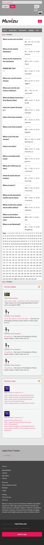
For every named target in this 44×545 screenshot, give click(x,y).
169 (22, 260)
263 (29, 279)
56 (36, 238)
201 (40, 265)
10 (19, 233)
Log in (5, 6)
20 (40, 233)
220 (19, 271)
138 (7, 255)
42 (7, 238)
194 (19, 265)
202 (4, 268)
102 (16, 247)
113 (10, 249)
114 (13, 249)
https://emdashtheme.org (13, 420)
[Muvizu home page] (10, 20)
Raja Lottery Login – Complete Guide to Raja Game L (22, 301)
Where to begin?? (9, 185)
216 (7, 271)
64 (14, 241)
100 (10, 247)
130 (22, 252)
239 (37, 274)
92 (32, 244)
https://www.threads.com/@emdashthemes (19, 397)
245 (16, 276)
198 (31, 265)
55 (34, 238)
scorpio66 (28, 74)
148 (37, 255)
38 (38, 236)
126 (10, 252)
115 (16, 249)
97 (3, 247)
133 (31, 252)
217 (10, 271)
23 (7, 236)
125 (7, 252)
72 (30, 241)
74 (34, 241)
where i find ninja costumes (12, 117)
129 (19, 252)
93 (34, 244)
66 (18, 241)
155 (19, 257)
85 (18, 244)
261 (24, 279)
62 (9, 241)
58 (40, 238)
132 (28, 252)
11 (21, 233)
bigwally (27, 132)
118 (25, 249)
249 (28, 276)
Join (12, 6)
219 (16, 271)
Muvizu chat (9, 381)
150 (4, 257)
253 (40, 276)
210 (28, 268)
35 (32, 236)
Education (5, 476)
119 (28, 249)
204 (10, 268)
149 (40, 255)
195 (22, 265)
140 (13, 255)
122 (37, 249)
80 (7, 244)
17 (34, 233)
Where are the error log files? (13, 39)
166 (13, 260)
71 (28, 241)
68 (22, 241)
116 (19, 249)
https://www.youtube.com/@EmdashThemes (19, 403)
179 (13, 263)
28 (18, 236)
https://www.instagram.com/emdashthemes (19, 426)
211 (31, 268)
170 (25, 260)
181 (19, 263)
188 (40, 263)
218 (13, 271)
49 (22, 238)
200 (37, 265)
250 (31, 276)
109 (37, 247)
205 (13, 268)
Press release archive (9, 485)
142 (19, 255)
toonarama (28, 44)
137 (4, 255)
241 (4, 276)
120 (31, 249)
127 (13, 252)
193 (16, 265)
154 (16, 257)
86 (20, 244)
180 (16, 263)
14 (28, 233)
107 (31, 247)
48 (20, 238)
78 (3, 244)
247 (22, 276)
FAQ (37, 30)
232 (16, 274)
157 (25, 257)
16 (32, 233)
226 (37, 271)
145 (28, 255)
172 (31, 260)
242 (7, 276)
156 (22, 257)
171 (28, 260)
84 (16, 244)
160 (34, 257)
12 (23, 233)
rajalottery (15, 298)
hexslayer (28, 113)
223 (28, 271)
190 (7, 265)
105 (25, 247)
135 (37, 252)
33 (28, 236)
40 (3, 238)
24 (9, 236)
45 (14, 238)
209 (25, 268)
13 (26, 233)
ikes (26, 220)
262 (27, 279)
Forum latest (10, 287)
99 (8, 247)
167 (16, 260)
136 (40, 252)
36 (34, 236)
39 (40, 236)
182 (22, 263)
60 (5, 241)
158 (28, 257)
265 (35, 279)
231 (13, 274)
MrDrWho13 (29, 142)
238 (34, 274)
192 (13, 265)
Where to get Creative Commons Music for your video (11, 217)
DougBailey (28, 230)
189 (4, 265)
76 (38, 241)
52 (28, 238)
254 (4, 279)
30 (22, 236)
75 (36, 241)
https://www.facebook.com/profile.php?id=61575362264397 (17, 423)
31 (24, 236)
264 (32, 279)
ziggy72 (27, 83)
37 (36, 236)
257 (12, 279)
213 (37, 268)
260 (21, 279)
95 (38, 244)
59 (3, 241)
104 (22, 247)
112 (7, 249)
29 (20, 236)
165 (10, 260)
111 (4, 249)
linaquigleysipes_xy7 (17, 392)
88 (24, 244)
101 (13, 247)
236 (28, 274)
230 (10, 274)
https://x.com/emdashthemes (14, 401)
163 (4, 260)
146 (31, 255)
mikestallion (17, 316)
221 (22, 271)
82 (12, 244)
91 (30, 244)
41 (5, 238)
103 (19, 247)
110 (40, 247)
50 (24, 238)
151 (7, 257)
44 (12, 238)
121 (34, 249)
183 (25, 263)
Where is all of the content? (12, 127)
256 (9, 279)
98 (5, 247)
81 (9, 244)
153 (13, 257)
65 (16, 241)
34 (30, 236)
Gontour (27, 54)
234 (22, 274)
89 (26, 244)
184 (28, 263)
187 (37, 263)
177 (7, 263)
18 (36, 233)
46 (16, 238)
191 (10, 265)
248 (25, 276)
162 (40, 257)
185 (31, 263)
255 (7, 279)
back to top (22, 534)
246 (19, 276)
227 (40, 271)
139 (10, 255)
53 (30, 238)
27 (16, 236)
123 (40, 249)
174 (37, 260)
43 (9, 238)
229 (7, 274)
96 (40, 244)
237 (31, 274)
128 (16, 252)
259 (18, 279)
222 (25, 271)
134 (34, 252)
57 (38, 238)
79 (5, 244)
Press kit (5, 482)
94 (36, 244)
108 (34, 247)
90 (28, 244)
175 (40, 260)
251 (34, 276)
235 (25, 274)
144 (25, 255)
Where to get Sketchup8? (12, 224)
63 (12, 241)
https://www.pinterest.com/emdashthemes (19, 395)
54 (32, 238)
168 (19, 260)
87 (22, 244)
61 (7, 241)
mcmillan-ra (29, 152)
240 (40, 274)
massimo (28, 122)
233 (19, 274)
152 (10, 257)
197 (28, 265)
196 (25, 265)
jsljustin (27, 161)
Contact (4, 473)
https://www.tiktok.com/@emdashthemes (18, 399)
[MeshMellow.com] (20, 524)
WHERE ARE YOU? (9, 68)
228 (4, 274)
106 (28, 247)
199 (34, 265)
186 (34, 263)
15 (30, 233)
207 (19, 268)
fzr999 (27, 103)
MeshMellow (6, 470)
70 (26, 241)
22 (5, 236)
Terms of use (6, 497)
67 (20, 241)
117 (22, 249)
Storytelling (8, 336)
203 (7, 268)
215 (4, 271)
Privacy (4, 494)
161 (37, 257)
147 (34, 255)
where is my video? (9, 146)
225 (34, 271)
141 (16, 255)
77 (40, 241)
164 (7, 260)
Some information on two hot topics (16, 319)
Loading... (7, 455)
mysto (27, 64)
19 (38, 233)
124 (4, 252)
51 (26, 238)
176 (4, 263)
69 (24, 241)
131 (25, 252)
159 (31, 257)
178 (10, 263)
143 (22, 255)
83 (14, 244)
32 (26, 236)
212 (34, 268)
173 (34, 260)
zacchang (28, 181)
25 (12, 236)
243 (10, 276)
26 (14, 236)
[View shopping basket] (40, 13)
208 (22, 268)
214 (40, 268)
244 (13, 276)
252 (37, 276)
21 (3, 236)
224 (31, 271)
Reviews (5, 488)
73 (32, 241)
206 (16, 268)
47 (18, 238)
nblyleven (28, 210)
